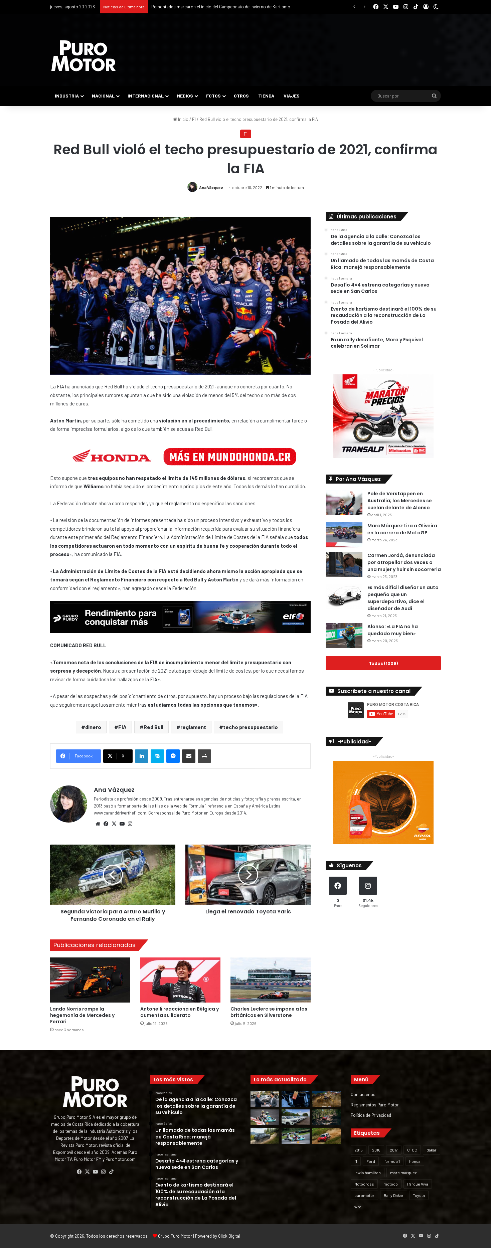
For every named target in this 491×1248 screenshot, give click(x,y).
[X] (114, 824)
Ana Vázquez (211, 187)
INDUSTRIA (67, 96)
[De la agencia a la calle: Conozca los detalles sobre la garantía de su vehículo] (265, 1099)
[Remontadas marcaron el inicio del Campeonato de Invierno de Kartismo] (296, 1136)
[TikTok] (111, 1172)
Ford (370, 1161)
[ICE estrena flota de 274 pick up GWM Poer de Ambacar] (296, 1117)
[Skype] (157, 756)
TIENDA (266, 96)
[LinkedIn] (141, 756)
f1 (355, 1161)
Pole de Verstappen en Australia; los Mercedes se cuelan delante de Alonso (399, 500)
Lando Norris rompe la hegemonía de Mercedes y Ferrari (82, 1015)
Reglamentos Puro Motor (375, 1104)
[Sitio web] (98, 824)
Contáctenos (363, 1094)
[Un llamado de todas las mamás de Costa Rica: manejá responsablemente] (296, 1099)
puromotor (364, 1195)
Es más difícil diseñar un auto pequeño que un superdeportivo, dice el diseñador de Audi (403, 598)
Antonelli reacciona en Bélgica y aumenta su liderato (179, 1012)
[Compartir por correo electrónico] (188, 756)
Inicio (182, 119)
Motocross (364, 1184)
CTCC (412, 1149)
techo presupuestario (250, 727)
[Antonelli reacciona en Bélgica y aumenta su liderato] (180, 980)
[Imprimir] (204, 756)
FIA (122, 727)
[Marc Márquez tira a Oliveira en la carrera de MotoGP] (344, 534)
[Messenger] (173, 756)
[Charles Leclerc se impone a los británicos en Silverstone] (270, 980)
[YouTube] (122, 824)
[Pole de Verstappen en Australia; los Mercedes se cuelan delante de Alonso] (344, 502)
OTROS (241, 96)
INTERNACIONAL (146, 96)
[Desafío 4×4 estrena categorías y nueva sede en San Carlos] (326, 1099)
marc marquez (403, 1172)
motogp (390, 1184)
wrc (357, 1206)
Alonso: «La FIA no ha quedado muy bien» (392, 630)
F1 (194, 119)
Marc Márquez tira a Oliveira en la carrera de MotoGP (402, 529)
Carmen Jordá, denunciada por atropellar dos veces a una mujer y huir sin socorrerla (404, 562)
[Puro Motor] (83, 55)
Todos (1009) (383, 663)
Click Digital (229, 1236)
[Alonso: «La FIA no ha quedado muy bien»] (344, 635)
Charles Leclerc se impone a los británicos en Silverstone (268, 1012)
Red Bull (153, 727)
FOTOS (213, 96)
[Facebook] (106, 824)
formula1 (392, 1161)
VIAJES (292, 96)
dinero (93, 727)
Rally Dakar (393, 1195)
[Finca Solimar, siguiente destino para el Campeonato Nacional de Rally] (326, 1136)
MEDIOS (185, 96)
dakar (432, 1149)
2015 (358, 1149)
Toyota (419, 1195)
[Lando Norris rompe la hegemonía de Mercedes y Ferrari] (90, 980)
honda (415, 1161)
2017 (394, 1149)
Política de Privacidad (371, 1115)
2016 (376, 1149)
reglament (193, 727)
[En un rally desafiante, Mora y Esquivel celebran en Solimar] (326, 1117)
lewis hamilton (367, 1172)
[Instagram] (130, 824)
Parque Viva (417, 1184)
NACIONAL (103, 96)
